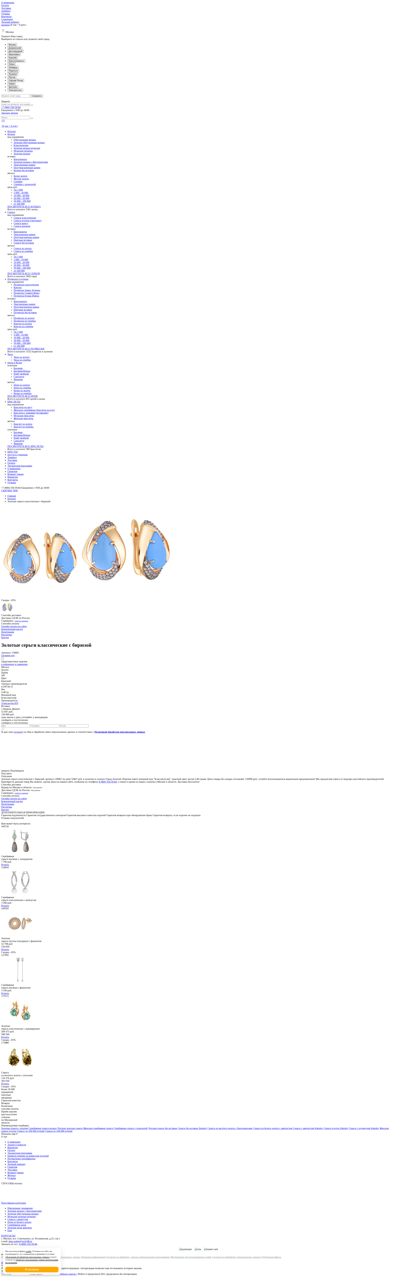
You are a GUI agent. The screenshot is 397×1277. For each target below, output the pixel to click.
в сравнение (21, 664)
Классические (21, 145)
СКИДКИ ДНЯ (9, 490)
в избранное (7, 664)
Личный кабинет (10, 22)
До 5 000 (18, 190)
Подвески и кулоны (17, 279)
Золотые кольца (22, 153)
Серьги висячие (22, 226)
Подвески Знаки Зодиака (27, 290)
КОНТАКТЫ (8, 1235)
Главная (11, 496)
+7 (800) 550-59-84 (11, 107)
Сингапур (19, 376)
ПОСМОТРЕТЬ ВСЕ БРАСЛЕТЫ (25, 446)
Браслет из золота (23, 424)
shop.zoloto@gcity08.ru (20, 1241)
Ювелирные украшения (20, 1208)
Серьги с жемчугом (17, 1219)
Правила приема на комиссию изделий (28, 1156)
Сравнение (7, 19)
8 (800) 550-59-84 (108, 781)
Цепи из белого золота (19, 1222)
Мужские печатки (23, 151)
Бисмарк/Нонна (22, 371)
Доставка (6, 8)
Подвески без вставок (25, 312)
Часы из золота (21, 357)
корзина (5, 25)
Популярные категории (13, 1203)
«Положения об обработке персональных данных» (27, 1257)
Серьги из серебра (23, 251)
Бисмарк (18, 368)
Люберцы (13, 67)
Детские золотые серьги (70, 1128)
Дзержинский (15, 48)
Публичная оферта (271, 1257)
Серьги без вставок (24, 243)
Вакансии (12, 477)
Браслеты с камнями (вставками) (31, 413)
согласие (18, 732)
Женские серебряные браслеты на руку (34, 410)
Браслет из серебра (23, 426)
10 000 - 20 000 (21, 195)
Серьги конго (21, 223)
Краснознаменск (16, 61)
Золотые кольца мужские (27, 148)
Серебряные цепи (16, 1225)
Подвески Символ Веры (26, 293)
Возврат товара (15, 474)
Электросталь (15, 90)
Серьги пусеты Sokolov (335, 1128)
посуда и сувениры (17, 454)
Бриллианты (20, 159)
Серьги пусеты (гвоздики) (27, 220)
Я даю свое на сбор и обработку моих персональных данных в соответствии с (73, 732)
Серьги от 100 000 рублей (58, 1131)
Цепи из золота (22, 385)
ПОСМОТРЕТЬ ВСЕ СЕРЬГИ (23, 273)
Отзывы (5, 13)
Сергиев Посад (16, 80)
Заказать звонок (9, 113)
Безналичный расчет (12, 629)
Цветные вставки (23, 240)
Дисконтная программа (19, 465)
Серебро (18, 181)
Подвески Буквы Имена (26, 295)
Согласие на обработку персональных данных (236, 1257)
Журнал (11, 1175)
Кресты (18, 287)
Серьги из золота (23, 248)
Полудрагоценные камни (27, 167)
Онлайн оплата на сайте (14, 626)
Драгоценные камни (24, 164)
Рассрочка (6, 634)
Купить (5, 864)
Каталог (11, 131)
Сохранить (37, 96)
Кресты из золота (23, 323)
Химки (12, 84)
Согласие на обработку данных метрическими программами (138, 1257)
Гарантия (12, 471)
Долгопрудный (15, 51)
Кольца (11, 134)
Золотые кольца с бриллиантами (31, 162)
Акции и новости (16, 1144)
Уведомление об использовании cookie (190, 1257)
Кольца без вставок (24, 170)
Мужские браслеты (24, 415)
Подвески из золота (24, 318)
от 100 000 (19, 204)
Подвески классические (26, 284)
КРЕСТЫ (12, 452)
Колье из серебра (22, 393)
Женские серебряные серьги (98, 1128)
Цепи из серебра (22, 387)
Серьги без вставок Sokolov (192, 1128)
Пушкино (13, 74)
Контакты (6, 16)
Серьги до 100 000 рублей (31, 1131)
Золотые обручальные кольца (29, 142)
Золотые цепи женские (19, 1227)
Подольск (13, 71)
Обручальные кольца (25, 139)
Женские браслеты (23, 418)
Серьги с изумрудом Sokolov (364, 1128)
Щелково (13, 87)
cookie (28, 1251)
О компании (7, 2)
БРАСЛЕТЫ (13, 401)
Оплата (5, 5)
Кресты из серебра (23, 326)
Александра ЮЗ (9, 703)
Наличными (7, 632)
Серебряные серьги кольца (42, 1128)
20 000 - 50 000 (21, 198)
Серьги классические (25, 217)
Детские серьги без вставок (162, 1128)
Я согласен (32, 1269)
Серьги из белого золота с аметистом (272, 1128)
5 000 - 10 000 (21, 192)
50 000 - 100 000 (22, 201)
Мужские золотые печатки (21, 1216)
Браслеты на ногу (23, 407)
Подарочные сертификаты (21, 1158)
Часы (10, 354)
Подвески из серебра (25, 321)
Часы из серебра (22, 360)
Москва (12, 45)
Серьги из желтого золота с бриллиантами (229, 1128)
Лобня (11, 64)
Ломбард (6, 11)
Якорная (18, 379)
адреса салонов (21, 621)
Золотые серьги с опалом (14, 1128)
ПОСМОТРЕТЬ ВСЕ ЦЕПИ (22, 396)
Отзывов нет (8, 655)
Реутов (12, 77)
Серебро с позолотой (25, 184)
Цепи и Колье (14, 362)
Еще (9, 1230)
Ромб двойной (21, 374)
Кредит (5, 637)
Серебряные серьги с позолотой (130, 1128)
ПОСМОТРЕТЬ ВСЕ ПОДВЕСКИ (25, 348)
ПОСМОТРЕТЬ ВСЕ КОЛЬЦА (24, 206)
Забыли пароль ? (68, 1274)
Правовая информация (93, 1257)
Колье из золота (22, 390)
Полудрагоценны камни (26, 237)
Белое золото (20, 176)
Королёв (13, 58)
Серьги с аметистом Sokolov (308, 1128)
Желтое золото (21, 178)
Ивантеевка (14, 54)
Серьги (11, 212)
